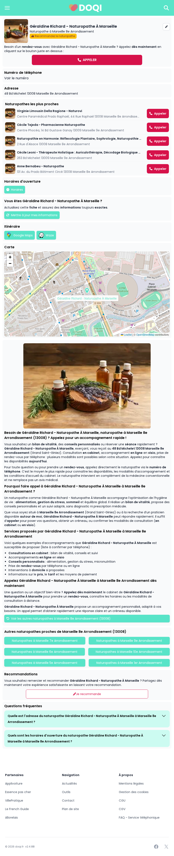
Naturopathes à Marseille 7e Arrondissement (45, 641)
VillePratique (14, 800)
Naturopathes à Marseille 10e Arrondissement (129, 652)
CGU (122, 800)
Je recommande (88, 694)
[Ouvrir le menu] (7, 8)
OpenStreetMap (145, 334)
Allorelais (11, 817)
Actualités (69, 783)
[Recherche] (166, 8)
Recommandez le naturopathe (55, 36)
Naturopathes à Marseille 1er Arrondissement (129, 663)
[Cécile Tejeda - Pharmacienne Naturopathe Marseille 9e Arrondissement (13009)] (87, 127)
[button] (87, 290)
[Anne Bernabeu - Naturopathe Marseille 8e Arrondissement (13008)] (87, 169)
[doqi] (85, 8)
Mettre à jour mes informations (34, 215)
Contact (68, 800)
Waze (50, 235)
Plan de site (70, 809)
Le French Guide (17, 809)
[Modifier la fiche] (166, 26)
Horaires (17, 189)
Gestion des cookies (134, 792)
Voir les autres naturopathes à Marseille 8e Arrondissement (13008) (60, 618)
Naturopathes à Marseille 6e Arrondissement (44, 652)
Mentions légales (131, 783)
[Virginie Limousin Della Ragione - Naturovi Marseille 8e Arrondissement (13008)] (87, 113)
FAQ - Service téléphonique (139, 817)
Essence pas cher (18, 792)
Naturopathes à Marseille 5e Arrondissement (44, 663)
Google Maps (23, 235)
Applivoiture (13, 783)
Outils (66, 792)
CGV (122, 809)
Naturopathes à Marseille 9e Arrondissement (129, 641)
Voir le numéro (16, 78)
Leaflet (127, 334)
